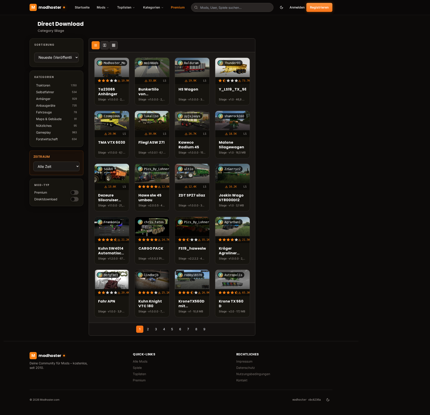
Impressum (244, 361)
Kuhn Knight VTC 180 (150, 304)
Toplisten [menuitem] (124, 7)
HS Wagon (188, 89)
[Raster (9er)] (114, 45)
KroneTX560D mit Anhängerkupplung (192, 304)
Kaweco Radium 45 (188, 145)
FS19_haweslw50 (192, 248)
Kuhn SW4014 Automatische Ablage (111, 251)
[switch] (75, 192)
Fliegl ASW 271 (151, 142)
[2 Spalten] (105, 45)
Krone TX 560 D (231, 304)
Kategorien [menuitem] (151, 7)
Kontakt (241, 380)
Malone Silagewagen (231, 145)
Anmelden (297, 7)
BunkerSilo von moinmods (148, 92)
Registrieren (319, 7)
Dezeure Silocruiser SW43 (108, 198)
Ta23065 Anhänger (107, 92)
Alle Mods (140, 361)
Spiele (137, 368)
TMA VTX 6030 (111, 142)
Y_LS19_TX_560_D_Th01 (232, 89)
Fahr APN (106, 301)
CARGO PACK (150, 248)
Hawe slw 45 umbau (149, 198)
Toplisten (139, 374)
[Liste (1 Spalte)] (96, 45)
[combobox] (232, 7)
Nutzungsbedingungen (253, 374)
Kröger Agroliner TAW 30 (228, 251)
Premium (178, 7)
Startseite (82, 7)
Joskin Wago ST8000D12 (231, 198)
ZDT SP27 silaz (191, 195)
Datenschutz (245, 368)
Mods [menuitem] (101, 7)
